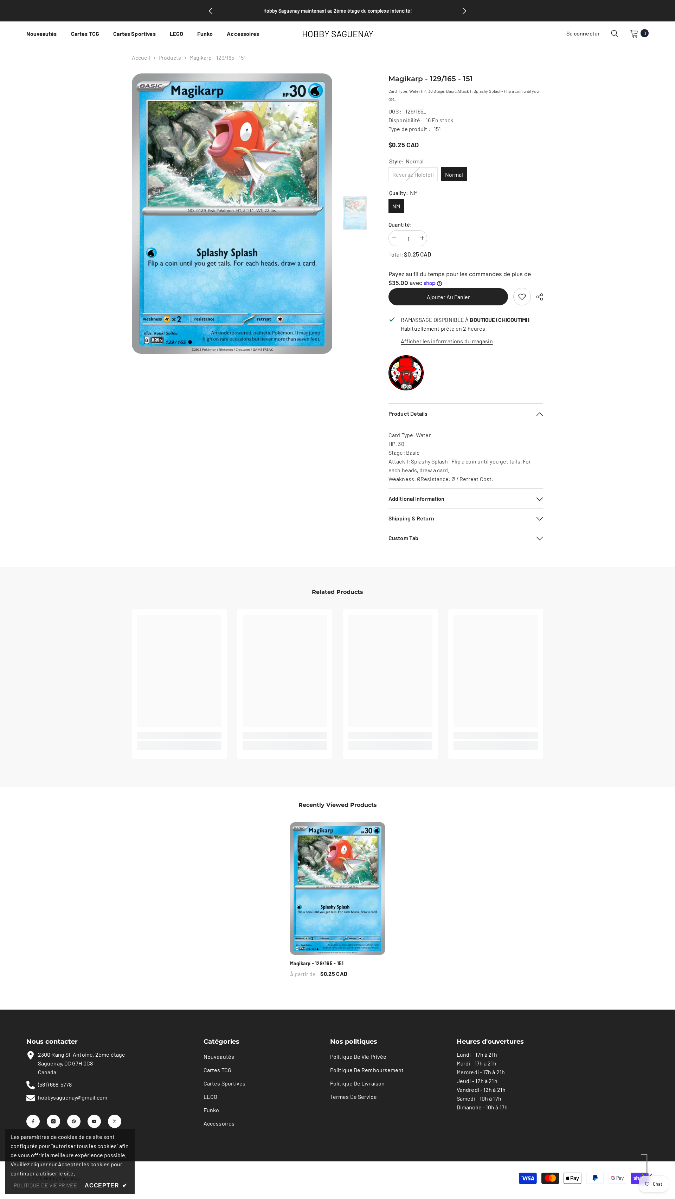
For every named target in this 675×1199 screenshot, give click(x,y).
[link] (522, 296)
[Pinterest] (74, 1121)
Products (170, 57)
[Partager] (537, 297)
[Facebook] (33, 1121)
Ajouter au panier (448, 296)
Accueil (141, 57)
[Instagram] (53, 1121)
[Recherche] (614, 33)
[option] (232, 213)
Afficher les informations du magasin (447, 341)
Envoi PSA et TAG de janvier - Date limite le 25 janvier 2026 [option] (337, 11)
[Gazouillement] (114, 1121)
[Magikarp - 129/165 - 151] (337, 888)
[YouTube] (94, 1121)
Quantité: (400, 224)
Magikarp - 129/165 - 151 (317, 963)
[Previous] (210, 11)
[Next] (464, 11)
